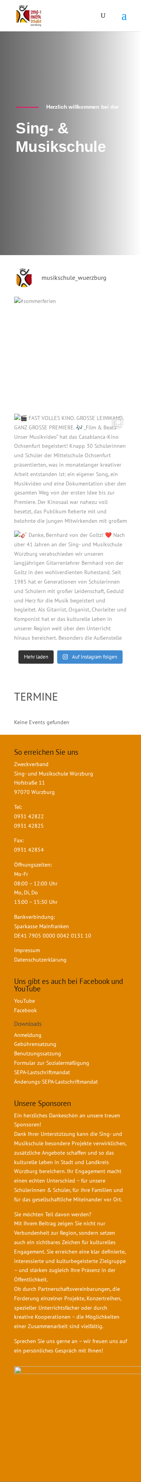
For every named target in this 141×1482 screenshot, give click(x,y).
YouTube (24, 1000)
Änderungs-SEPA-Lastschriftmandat (56, 1081)
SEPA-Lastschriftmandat (43, 1072)
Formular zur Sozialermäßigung (51, 1062)
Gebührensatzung (35, 1044)
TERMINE (36, 696)
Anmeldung (28, 1034)
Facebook (25, 1010)
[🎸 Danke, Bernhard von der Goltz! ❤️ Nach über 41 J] (70, 587)
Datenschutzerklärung (40, 959)
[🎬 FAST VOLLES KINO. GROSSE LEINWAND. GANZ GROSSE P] (70, 470)
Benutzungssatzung (37, 1053)
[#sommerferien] (70, 353)
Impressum (27, 950)
